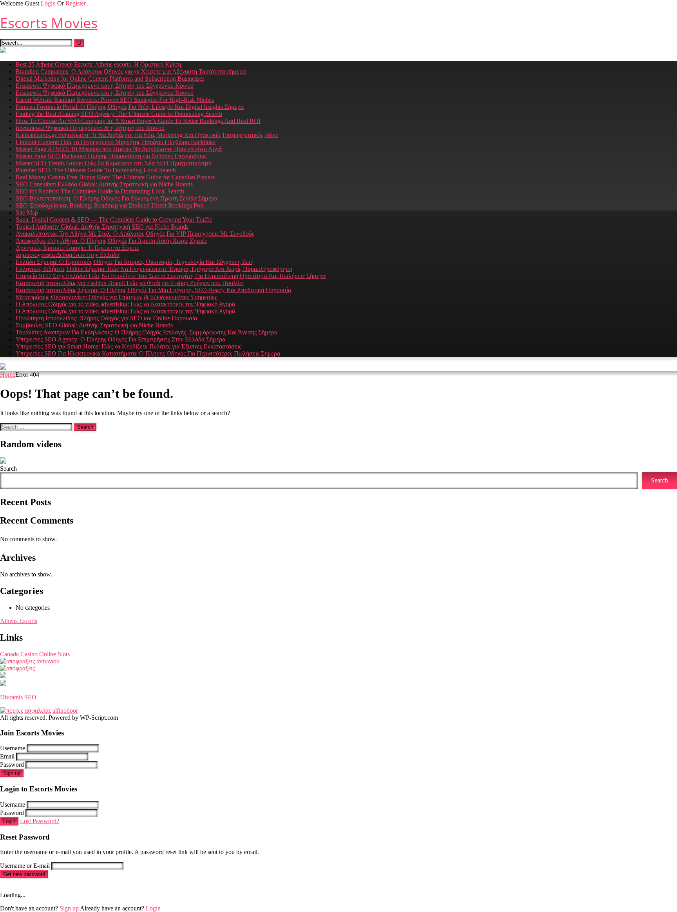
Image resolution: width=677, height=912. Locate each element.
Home (7, 374)
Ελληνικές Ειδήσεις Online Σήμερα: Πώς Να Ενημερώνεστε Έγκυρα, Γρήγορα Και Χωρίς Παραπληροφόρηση (154, 268)
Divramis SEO (18, 697)
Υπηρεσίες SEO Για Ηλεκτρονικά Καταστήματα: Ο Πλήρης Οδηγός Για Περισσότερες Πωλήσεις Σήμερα (148, 353)
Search (8, 468)
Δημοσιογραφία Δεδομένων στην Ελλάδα (67, 254)
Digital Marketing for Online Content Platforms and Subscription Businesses (110, 78)
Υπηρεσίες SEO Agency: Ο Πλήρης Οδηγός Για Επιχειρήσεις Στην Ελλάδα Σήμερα (120, 339)
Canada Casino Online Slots (35, 654)
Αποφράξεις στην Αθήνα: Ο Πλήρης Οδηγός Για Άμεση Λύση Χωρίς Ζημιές (111, 240)
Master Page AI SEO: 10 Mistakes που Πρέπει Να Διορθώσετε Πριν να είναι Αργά (119, 149)
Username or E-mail (25, 865)
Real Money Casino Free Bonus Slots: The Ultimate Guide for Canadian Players (115, 177)
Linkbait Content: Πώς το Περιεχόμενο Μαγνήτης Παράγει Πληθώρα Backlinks (115, 142)
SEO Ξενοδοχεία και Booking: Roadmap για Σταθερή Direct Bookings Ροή (109, 205)
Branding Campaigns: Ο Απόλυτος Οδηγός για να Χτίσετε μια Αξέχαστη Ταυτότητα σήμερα (131, 71)
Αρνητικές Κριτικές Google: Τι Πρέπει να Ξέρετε (77, 247)
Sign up (11, 773)
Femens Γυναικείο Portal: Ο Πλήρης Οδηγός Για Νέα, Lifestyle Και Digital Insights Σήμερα (130, 106)
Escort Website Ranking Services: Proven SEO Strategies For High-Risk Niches (115, 99)
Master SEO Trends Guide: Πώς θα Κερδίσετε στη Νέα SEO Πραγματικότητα (114, 163)
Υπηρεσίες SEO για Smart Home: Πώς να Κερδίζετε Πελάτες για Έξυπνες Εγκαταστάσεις (128, 346)
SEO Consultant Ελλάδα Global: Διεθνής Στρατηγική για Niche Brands (104, 184)
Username (12, 748)
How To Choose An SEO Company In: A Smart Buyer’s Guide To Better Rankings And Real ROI (138, 120)
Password (12, 764)
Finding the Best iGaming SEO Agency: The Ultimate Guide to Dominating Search (119, 113)
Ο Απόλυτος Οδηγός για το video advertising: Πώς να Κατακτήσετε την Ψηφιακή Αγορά (125, 304)
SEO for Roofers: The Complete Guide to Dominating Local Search (100, 191)
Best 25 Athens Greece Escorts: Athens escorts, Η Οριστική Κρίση (98, 64)
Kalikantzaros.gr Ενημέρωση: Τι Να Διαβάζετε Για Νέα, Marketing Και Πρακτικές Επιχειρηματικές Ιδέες (147, 135)
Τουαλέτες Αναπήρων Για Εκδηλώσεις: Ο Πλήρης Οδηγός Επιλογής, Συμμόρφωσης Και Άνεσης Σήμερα (146, 332)
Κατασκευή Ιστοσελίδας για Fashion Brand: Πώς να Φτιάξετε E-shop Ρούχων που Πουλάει (130, 283)
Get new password (24, 874)
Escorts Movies (49, 23)
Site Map (27, 212)
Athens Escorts (18, 621)
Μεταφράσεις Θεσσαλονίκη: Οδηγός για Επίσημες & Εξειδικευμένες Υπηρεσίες (116, 297)
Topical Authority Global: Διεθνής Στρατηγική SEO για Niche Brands (102, 226)
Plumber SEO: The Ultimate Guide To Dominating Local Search (96, 170)
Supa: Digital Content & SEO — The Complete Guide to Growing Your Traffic (114, 219)
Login (48, 3)
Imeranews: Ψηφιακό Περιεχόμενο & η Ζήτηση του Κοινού (90, 128)
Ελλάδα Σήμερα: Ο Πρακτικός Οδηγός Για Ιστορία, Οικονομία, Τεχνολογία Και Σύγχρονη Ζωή (134, 261)
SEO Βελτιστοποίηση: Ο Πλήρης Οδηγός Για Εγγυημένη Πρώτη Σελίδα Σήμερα (116, 198)
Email (7, 756)
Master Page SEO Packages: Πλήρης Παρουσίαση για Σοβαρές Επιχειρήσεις (111, 156)
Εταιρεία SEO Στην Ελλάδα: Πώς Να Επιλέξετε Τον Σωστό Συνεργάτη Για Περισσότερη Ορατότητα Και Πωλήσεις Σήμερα (171, 276)
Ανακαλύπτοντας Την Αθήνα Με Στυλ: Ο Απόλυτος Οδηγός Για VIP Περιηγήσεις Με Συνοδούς (135, 233)
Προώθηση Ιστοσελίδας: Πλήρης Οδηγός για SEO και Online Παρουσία (106, 318)
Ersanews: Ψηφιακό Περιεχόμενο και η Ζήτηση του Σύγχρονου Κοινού (105, 85)
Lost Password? (39, 821)
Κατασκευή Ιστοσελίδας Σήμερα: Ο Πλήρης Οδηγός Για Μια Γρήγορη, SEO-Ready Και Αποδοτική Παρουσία (153, 290)
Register (75, 3)
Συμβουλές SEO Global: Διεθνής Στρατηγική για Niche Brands (94, 325)
